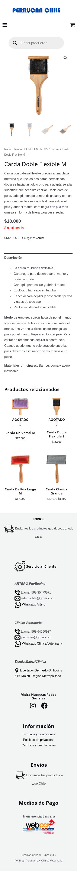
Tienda (17, 149)
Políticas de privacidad (38, 739)
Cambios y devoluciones (39, 745)
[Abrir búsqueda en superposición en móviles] (36, 43)
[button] (65, 58)
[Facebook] (44, 705)
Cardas (55, 149)
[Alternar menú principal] (5, 25)
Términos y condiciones (38, 734)
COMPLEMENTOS (36, 149)
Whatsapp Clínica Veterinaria (42, 643)
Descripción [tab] (13, 257)
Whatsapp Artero (33, 604)
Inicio (7, 149)
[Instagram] (33, 705)
